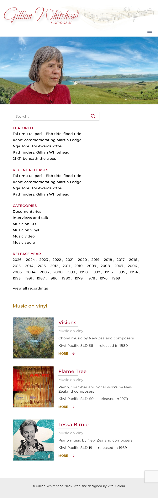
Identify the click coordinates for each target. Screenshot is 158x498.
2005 (17, 272)
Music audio (24, 242)
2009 (91, 266)
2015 (17, 266)
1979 (79, 278)
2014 (29, 266)
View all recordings (30, 288)
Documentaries (27, 211)
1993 (17, 278)
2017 (121, 260)
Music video (24, 236)
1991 (28, 278)
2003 (44, 272)
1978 (91, 278)
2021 (69, 260)
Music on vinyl (26, 230)
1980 (66, 278)
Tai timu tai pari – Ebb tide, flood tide (47, 134)
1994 (133, 272)
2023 (43, 260)
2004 (31, 272)
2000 (58, 272)
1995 (121, 272)
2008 (105, 266)
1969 (116, 278)
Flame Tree (72, 371)
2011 (66, 266)
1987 (41, 278)
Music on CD (24, 224)
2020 (82, 260)
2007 (118, 266)
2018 (108, 260)
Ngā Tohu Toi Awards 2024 (37, 146)
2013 (42, 266)
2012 (54, 266)
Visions (67, 322)
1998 (84, 272)
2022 (56, 260)
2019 (95, 260)
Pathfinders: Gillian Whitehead (41, 152)
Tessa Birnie (73, 425)
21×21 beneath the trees (34, 158)
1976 (104, 278)
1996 (109, 272)
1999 (71, 272)
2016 (133, 260)
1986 (53, 278)
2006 (132, 266)
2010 (78, 266)
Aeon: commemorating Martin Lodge (47, 140)
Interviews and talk (30, 218)
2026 (17, 260)
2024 (30, 260)
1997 (96, 272)
